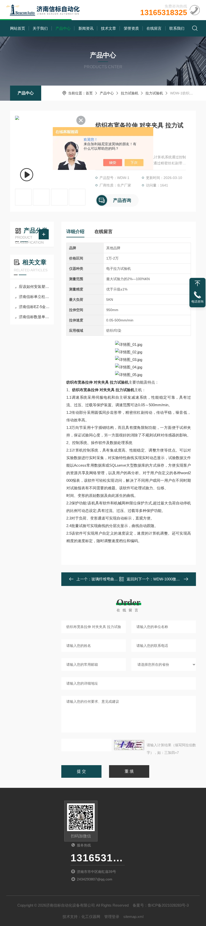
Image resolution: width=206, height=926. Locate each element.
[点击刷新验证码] (129, 745)
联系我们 (176, 28)
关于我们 (40, 28)
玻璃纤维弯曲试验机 (108, 579)
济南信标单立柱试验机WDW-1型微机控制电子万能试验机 (34, 296)
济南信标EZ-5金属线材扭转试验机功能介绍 (34, 307)
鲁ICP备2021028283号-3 (168, 905)
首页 (89, 93)
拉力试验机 (129, 93)
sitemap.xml (133, 916)
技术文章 (108, 28)
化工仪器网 (90, 916)
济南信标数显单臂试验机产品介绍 (34, 317)
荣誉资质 (131, 28)
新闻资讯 (85, 28)
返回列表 (132, 580)
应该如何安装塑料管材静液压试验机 (34, 286)
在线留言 (154, 28)
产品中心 (63, 28)
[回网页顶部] (197, 283)
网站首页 (17, 28)
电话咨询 (197, 301)
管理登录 (111, 916)
